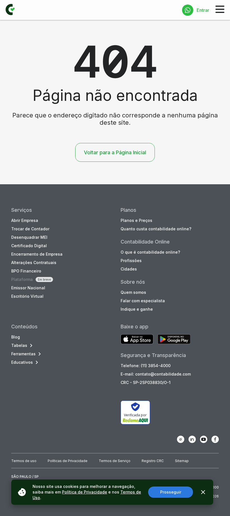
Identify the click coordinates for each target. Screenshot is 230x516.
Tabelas (19, 345)
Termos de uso (23, 461)
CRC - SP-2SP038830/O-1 (146, 382)
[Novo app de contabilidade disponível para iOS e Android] (137, 339)
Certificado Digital (29, 245)
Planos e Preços (136, 220)
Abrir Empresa (24, 220)
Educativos (22, 362)
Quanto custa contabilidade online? (156, 228)
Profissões (131, 260)
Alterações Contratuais (33, 262)
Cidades (129, 269)
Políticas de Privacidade (68, 461)
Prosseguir (170, 492)
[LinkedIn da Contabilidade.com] (192, 439)
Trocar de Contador (30, 228)
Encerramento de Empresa (37, 254)
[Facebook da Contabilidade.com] (215, 439)
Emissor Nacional (28, 287)
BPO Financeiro (26, 271)
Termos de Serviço (114, 461)
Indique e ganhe (137, 309)
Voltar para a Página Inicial (115, 152)
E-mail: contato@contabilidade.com (156, 374)
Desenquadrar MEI (29, 237)
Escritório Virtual (27, 296)
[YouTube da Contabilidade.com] (203, 439)
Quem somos (133, 292)
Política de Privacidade (84, 492)
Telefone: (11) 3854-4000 (146, 365)
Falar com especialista (143, 300)
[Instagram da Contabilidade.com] (180, 439)
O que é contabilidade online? (150, 252)
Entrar (203, 10)
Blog (15, 337)
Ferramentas (23, 353)
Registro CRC (153, 461)
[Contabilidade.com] (10, 10)
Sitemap (182, 461)
